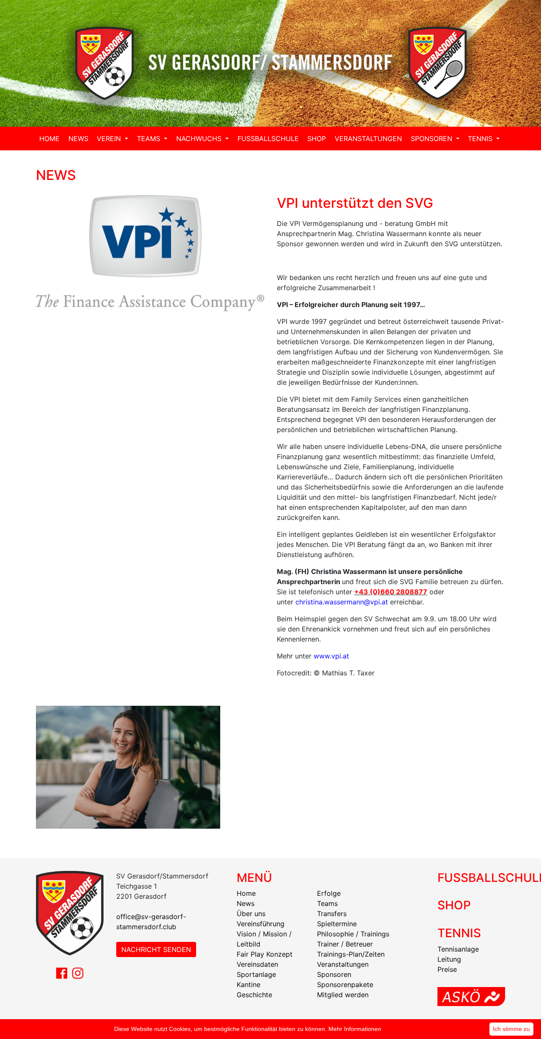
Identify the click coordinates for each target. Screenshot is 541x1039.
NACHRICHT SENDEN (156, 949)
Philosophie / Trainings (353, 934)
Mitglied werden (343, 994)
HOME (49, 138)
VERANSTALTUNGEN (368, 138)
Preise (447, 969)
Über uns (251, 913)
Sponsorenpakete (345, 984)
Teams (327, 903)
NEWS (78, 138)
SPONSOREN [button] (432, 138)
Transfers (332, 913)
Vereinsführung (260, 923)
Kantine (248, 984)
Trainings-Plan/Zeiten (351, 954)
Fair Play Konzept (264, 954)
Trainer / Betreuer (345, 944)
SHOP (316, 138)
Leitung (449, 959)
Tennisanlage (458, 949)
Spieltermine (337, 923)
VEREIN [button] (110, 138)
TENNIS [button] (481, 138)
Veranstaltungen (343, 964)
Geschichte (254, 994)
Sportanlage (256, 974)
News (245, 903)
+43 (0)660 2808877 (390, 591)
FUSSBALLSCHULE (268, 138)
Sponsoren (334, 974)
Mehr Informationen (354, 1028)
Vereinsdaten (257, 964)
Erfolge (329, 893)
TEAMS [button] (149, 138)
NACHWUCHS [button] (200, 138)
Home (246, 893)
